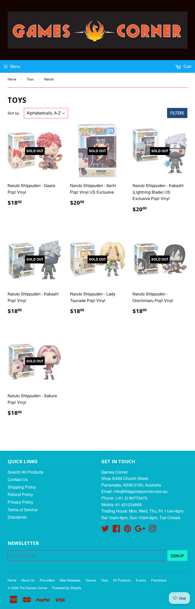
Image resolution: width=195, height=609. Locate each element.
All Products (122, 580)
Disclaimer (17, 517)
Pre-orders (47, 580)
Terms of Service (23, 510)
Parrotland (158, 580)
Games (91, 580)
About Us (28, 580)
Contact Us (18, 479)
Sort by (13, 113)
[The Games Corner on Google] (140, 530)
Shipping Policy (22, 487)
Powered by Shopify (67, 587)
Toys (30, 79)
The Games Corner (33, 587)
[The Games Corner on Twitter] (105, 530)
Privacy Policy (20, 502)
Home (12, 79)
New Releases (70, 580)
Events (141, 580)
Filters (177, 113)
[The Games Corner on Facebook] (116, 530)
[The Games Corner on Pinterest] (127, 530)
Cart (187, 66)
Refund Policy (20, 494)
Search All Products (25, 472)
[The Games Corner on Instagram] (152, 530)
